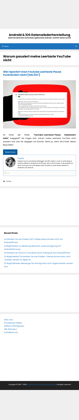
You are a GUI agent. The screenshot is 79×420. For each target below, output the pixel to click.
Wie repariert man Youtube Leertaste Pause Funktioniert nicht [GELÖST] (32, 73)
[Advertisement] (39, 14)
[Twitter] (8, 173)
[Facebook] (5, 173)
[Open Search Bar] (76, 46)
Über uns (8, 319)
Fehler (9, 181)
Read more (10, 152)
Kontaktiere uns (11, 332)
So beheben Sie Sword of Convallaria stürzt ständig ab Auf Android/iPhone (37, 253)
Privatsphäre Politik (12, 323)
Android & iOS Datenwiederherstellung (39, 35)
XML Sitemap (9, 329)
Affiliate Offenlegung (13, 326)
